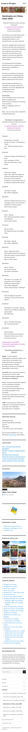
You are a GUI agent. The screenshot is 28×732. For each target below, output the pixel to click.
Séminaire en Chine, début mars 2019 (14, 700)
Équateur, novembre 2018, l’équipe (13, 610)
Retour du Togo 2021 (9, 594)
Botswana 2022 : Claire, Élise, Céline (14, 592)
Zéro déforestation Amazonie (10, 454)
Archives (4, 689)
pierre (5, 494)
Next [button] (27, 485)
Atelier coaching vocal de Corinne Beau (13, 461)
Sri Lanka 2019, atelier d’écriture (13, 596)
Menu (24, 3)
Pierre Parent (12, 434)
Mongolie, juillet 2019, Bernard (14, 600)
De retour (5, 686)
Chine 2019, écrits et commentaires (14, 608)
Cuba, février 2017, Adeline (12, 621)
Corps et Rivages (8, 3)
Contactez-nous (6, 723)
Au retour (5, 489)
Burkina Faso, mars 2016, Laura (14, 635)
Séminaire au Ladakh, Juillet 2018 (12, 711)
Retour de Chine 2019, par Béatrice (13, 606)
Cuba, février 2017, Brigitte (11, 619)
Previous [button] (1, 485)
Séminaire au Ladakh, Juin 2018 (12, 707)
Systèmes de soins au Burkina (12, 643)
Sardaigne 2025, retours (10, 586)
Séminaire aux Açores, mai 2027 (13, 526)
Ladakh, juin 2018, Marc (10, 612)
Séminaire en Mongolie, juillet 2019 (13, 697)
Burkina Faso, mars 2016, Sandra (14, 641)
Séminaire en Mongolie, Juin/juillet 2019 (14, 693)
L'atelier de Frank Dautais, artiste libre (13, 458)
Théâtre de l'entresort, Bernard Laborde (13, 456)
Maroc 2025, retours (9, 492)
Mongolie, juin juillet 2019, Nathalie (14, 598)
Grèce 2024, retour (9, 590)
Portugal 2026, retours (10, 584)
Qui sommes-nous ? (8, 719)
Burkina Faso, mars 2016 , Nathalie (15, 631)
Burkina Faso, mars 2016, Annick (14, 633)
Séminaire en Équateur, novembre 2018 (13, 715)
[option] (14, 484)
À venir (4, 682)
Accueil (4, 679)
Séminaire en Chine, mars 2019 (12, 704)
